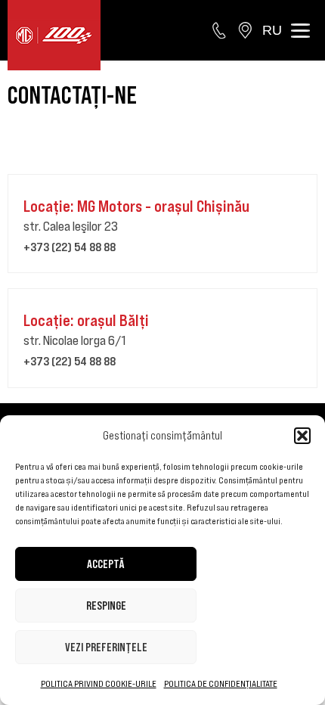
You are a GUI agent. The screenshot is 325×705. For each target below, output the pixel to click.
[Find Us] (245, 30)
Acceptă (106, 563)
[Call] (219, 30)
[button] (302, 435)
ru (272, 30)
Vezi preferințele (106, 647)
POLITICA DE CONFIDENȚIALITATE (220, 683)
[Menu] (300, 30)
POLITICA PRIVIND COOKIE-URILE (98, 683)
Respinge (106, 605)
